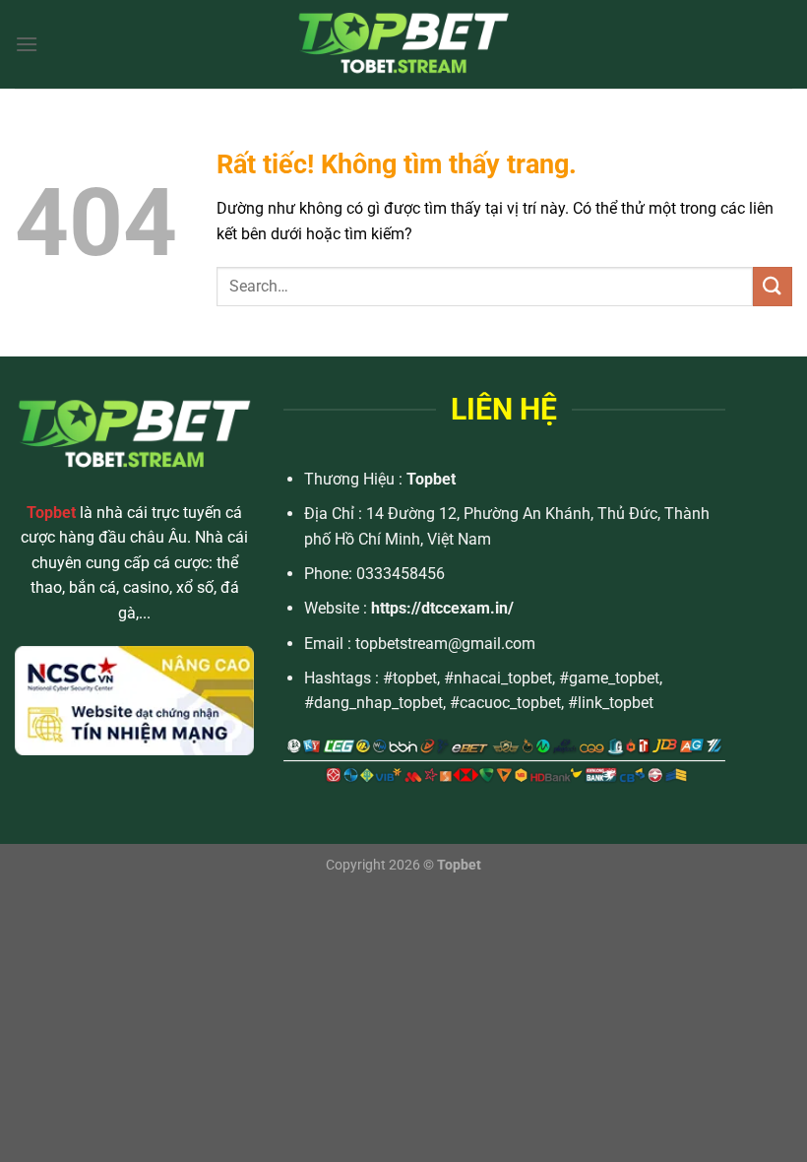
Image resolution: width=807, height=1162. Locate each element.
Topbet (431, 479)
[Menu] (26, 44)
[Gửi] (772, 286)
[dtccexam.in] (403, 44)
